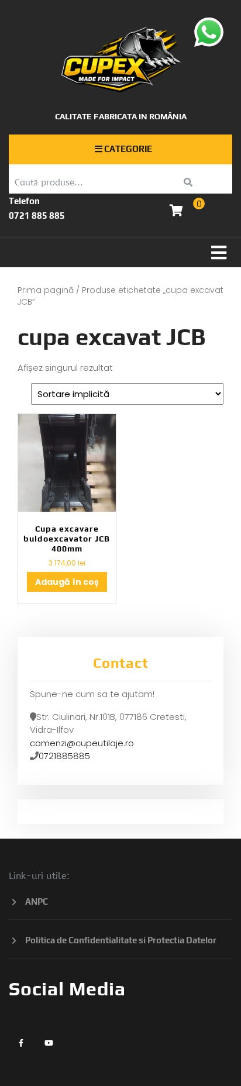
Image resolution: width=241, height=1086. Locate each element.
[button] (120, 252)
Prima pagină (46, 290)
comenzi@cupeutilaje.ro (82, 743)
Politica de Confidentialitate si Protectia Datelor (120, 940)
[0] (176, 211)
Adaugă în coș (67, 582)
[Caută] (188, 182)
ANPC (36, 901)
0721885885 (64, 756)
